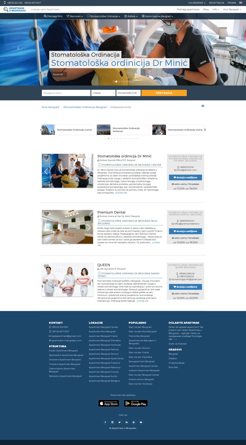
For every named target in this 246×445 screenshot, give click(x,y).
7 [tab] (126, 138)
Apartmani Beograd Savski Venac (106, 358)
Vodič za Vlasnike (178, 343)
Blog (206, 9)
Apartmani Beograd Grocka (103, 371)
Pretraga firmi (54, 16)
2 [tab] (111, 138)
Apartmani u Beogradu (124, 428)
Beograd (173, 353)
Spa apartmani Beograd (141, 361)
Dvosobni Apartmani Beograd (65, 359)
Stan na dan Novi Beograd (143, 331)
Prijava (232, 3)
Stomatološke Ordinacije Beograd (85, 106)
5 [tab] (120, 138)
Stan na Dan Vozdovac (141, 383)
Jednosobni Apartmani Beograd (66, 355)
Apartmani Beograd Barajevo (104, 380)
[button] (216, 9)
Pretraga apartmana (188, 9)
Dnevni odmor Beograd (141, 379)
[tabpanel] (67, 129)
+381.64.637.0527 (32, 3)
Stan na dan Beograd (140, 327)
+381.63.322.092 (15, 3)
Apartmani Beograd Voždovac (105, 345)
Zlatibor (173, 358)
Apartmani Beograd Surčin (103, 376)
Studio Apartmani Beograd (63, 350)
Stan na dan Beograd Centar (144, 374)
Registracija (216, 3)
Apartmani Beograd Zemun (104, 353)
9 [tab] (131, 138)
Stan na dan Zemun (139, 348)
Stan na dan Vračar (139, 352)
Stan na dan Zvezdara (140, 357)
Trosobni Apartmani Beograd (64, 364)
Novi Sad (173, 367)
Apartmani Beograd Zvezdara (105, 340)
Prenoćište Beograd (139, 336)
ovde (175, 339)
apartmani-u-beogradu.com (66, 340)
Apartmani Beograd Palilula (104, 349)
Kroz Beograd (50, 106)
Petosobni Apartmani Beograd (65, 376)
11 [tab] (137, 138)
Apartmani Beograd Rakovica (104, 367)
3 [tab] (114, 138)
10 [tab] (134, 138)
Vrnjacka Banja (176, 362)
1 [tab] (108, 138)
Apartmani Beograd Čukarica (104, 362)
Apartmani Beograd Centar (103, 327)
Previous (41, 129)
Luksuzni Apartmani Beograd (144, 370)
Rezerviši (58, 74)
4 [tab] (117, 138)
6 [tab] (123, 138)
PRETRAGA (164, 93)
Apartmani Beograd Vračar (103, 336)
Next (204, 129)
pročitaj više (121, 192)
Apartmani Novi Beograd (102, 331)
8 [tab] (128, 138)
